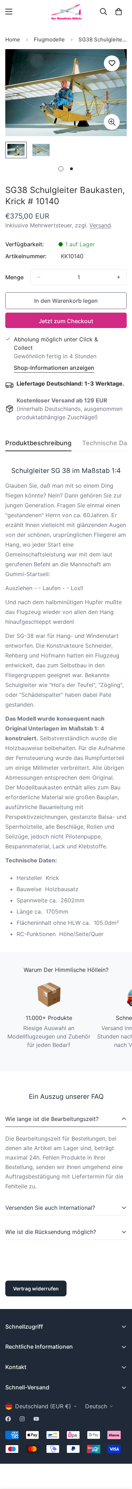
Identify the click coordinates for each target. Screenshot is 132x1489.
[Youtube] (36, 1419)
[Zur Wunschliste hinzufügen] (112, 63)
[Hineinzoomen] (112, 122)
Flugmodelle (49, 39)
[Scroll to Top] (119, 1452)
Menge (14, 277)
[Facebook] (8, 1419)
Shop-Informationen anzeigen (54, 367)
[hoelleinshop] (66, 12)
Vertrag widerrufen (36, 1288)
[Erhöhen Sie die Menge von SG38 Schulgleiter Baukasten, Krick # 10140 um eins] (118, 277)
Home (12, 39)
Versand (100, 225)
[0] (119, 12)
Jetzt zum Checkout (66, 321)
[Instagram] (22, 1419)
